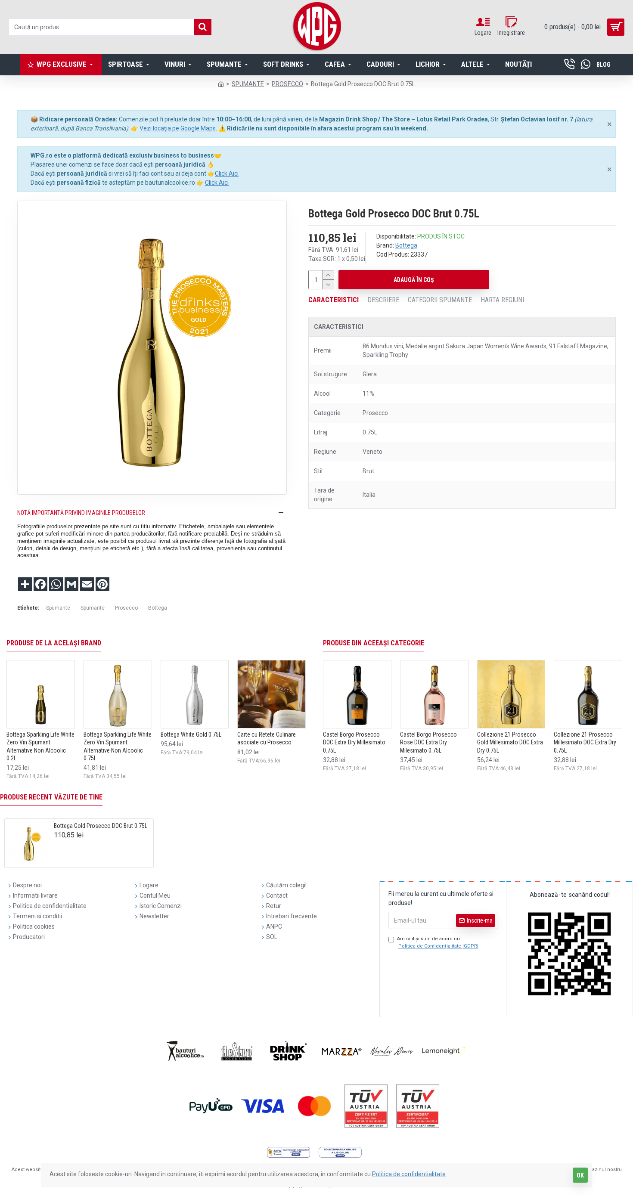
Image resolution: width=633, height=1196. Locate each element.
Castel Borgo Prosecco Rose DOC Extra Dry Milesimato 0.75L (428, 742)
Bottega (406, 245)
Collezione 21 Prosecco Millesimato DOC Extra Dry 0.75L (585, 742)
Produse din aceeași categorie (373, 643)
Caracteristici (333, 300)
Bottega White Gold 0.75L (191, 734)
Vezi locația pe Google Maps (178, 128)
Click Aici (227, 173)
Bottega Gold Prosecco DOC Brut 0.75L (100, 825)
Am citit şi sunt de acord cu (437, 942)
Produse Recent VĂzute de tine (51, 797)
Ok (580, 1175)
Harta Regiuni (502, 300)
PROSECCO (287, 84)
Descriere (383, 300)
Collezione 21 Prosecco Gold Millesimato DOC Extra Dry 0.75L (510, 742)
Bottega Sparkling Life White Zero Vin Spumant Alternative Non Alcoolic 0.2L (40, 746)
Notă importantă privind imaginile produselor (81, 512)
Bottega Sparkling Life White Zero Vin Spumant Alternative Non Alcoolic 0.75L (118, 746)
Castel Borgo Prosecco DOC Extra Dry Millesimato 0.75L (354, 742)
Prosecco (126, 608)
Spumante (58, 608)
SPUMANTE (248, 84)
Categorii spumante (440, 300)
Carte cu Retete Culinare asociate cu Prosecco (266, 738)
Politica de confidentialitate (409, 1174)
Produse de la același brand (53, 643)
